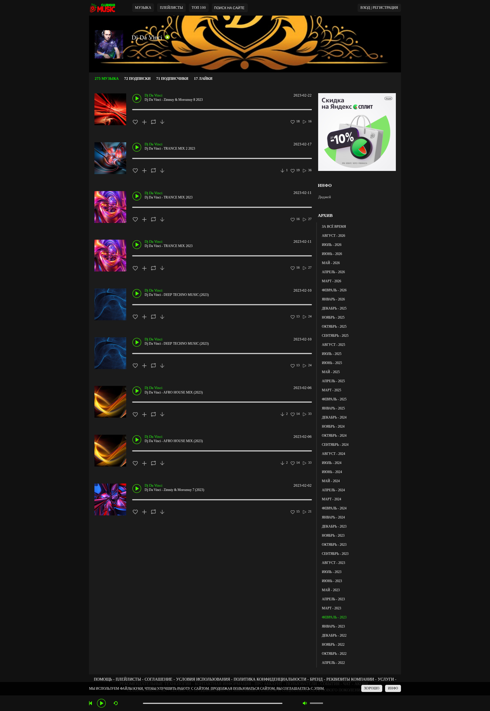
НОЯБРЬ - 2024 (333, 426)
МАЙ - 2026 (331, 263)
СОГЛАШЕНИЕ (158, 679)
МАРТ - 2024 (331, 499)
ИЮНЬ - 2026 (332, 254)
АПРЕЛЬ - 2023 (333, 599)
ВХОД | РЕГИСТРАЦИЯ (379, 8)
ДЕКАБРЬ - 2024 (334, 417)
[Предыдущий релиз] (91, 703)
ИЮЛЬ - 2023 (331, 572)
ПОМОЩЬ (103, 679)
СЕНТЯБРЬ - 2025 (335, 336)
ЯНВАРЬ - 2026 (333, 299)
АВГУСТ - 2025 (333, 345)
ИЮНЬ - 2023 (332, 581)
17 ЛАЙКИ (203, 79)
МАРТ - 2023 (331, 608)
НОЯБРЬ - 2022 (333, 645)
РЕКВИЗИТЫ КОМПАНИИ (350, 679)
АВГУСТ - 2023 (333, 563)
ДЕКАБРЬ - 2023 (334, 526)
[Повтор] (115, 703)
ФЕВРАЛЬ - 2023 (334, 617)
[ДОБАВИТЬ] (144, 121)
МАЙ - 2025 (331, 372)
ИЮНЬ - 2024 (332, 472)
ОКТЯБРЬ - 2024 (334, 436)
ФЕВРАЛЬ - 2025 (334, 399)
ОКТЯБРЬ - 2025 (334, 327)
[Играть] (101, 703)
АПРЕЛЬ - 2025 (333, 381)
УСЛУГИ (386, 679)
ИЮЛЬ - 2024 (331, 463)
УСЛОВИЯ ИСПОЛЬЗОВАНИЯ (203, 679)
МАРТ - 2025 (331, 390)
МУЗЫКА (143, 8)
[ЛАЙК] (135, 121)
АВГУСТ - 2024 (333, 454)
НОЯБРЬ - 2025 (333, 317)
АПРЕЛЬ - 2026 (333, 272)
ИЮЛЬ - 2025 (331, 354)
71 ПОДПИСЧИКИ (172, 79)
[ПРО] (167, 37)
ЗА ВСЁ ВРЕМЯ (334, 227)
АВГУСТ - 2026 (333, 236)
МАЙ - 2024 (331, 481)
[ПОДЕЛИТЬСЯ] (153, 121)
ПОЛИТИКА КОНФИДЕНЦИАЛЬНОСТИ (270, 679)
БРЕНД (316, 679)
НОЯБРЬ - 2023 (333, 536)
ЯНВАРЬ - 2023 (333, 626)
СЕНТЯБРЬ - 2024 (335, 445)
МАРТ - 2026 (331, 281)
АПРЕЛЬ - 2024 (333, 490)
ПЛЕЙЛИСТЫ (128, 679)
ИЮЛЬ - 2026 (331, 245)
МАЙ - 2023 (331, 590)
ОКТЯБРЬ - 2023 (334, 545)
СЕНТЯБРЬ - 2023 (335, 554)
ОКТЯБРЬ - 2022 (334, 654)
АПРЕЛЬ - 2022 (333, 663)
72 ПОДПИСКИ (137, 79)
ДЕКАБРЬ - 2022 (334, 635)
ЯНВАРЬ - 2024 (333, 517)
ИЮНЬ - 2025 (332, 363)
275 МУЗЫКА (107, 79)
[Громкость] (316, 703)
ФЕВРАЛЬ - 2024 (334, 508)
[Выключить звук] (305, 703)
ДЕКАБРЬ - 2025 (334, 308)
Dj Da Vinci (147, 37)
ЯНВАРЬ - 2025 (333, 408)
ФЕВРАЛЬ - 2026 (334, 290)
